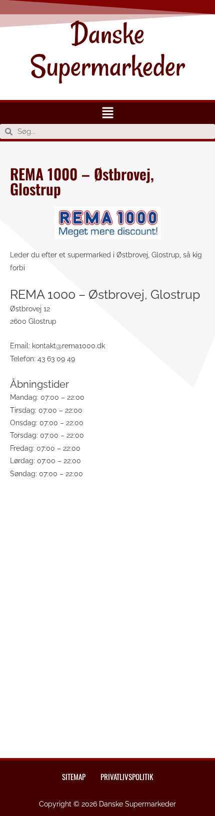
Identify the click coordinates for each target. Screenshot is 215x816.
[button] (108, 113)
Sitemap (74, 776)
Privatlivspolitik (126, 776)
